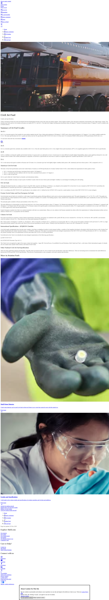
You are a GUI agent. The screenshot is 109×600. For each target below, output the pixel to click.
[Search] (54, 24)
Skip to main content (6, 1)
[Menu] (54, 26)
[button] (54, 8)
